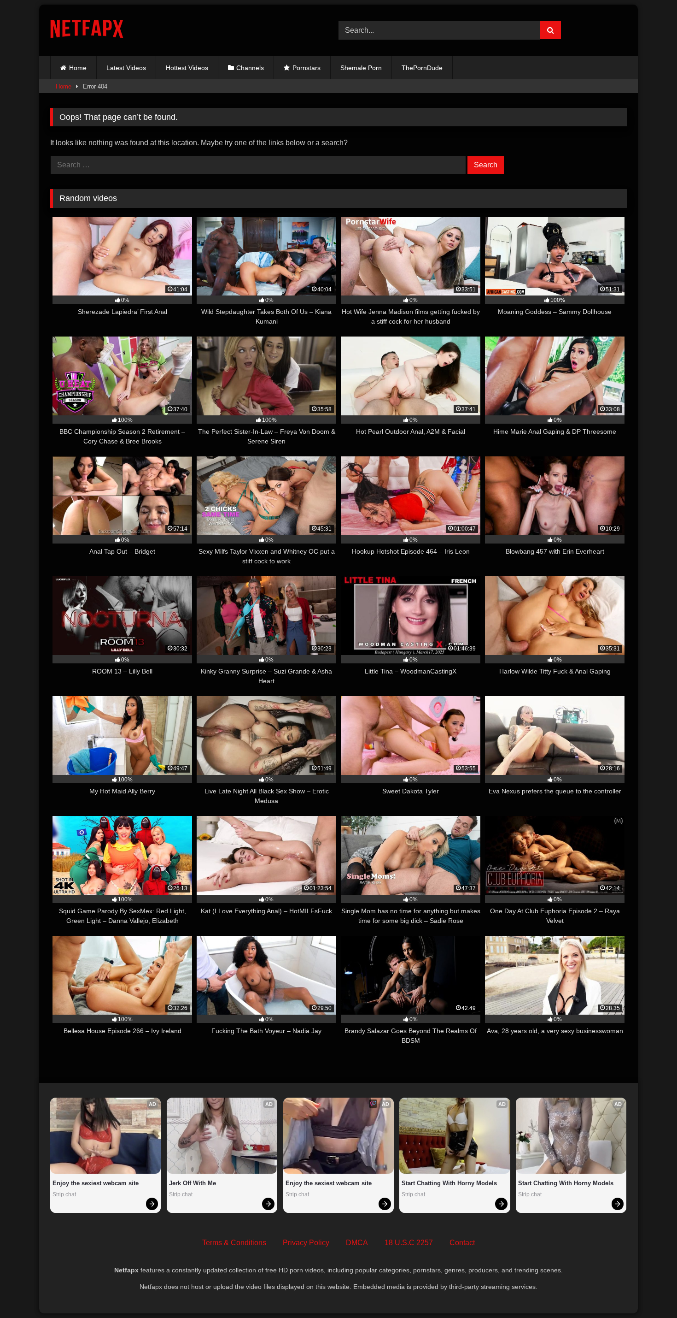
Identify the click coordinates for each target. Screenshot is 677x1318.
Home (78, 67)
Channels (250, 67)
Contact (462, 1243)
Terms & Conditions (234, 1243)
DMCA (357, 1243)
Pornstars (306, 67)
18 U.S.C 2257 (409, 1243)
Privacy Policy (306, 1243)
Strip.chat (64, 1194)
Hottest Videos (187, 67)
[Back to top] (648, 1291)
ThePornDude (422, 67)
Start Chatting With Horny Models (449, 1183)
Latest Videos (126, 67)
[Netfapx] (86, 30)
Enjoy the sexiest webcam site (96, 1183)
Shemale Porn (361, 67)
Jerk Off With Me (192, 1183)
